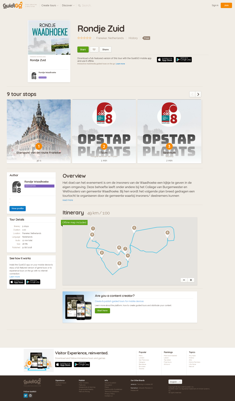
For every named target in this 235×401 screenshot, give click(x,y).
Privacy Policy (110, 394)
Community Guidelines (113, 389)
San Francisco (144, 360)
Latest (166, 358)
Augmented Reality (86, 389)
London (141, 358)
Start (83, 49)
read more (68, 200)
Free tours (167, 362)
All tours (167, 364)
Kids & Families (194, 362)
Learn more (120, 64)
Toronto (141, 369)
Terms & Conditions (112, 391)
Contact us (109, 396)
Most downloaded (170, 356)
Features (82, 385)
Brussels (142, 366)
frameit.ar (134, 388)
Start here (102, 310)
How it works (84, 383)
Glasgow (142, 362)
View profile (18, 208)
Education (108, 385)
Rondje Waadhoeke (47, 72)
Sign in (215, 5)
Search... (87, 5)
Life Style (192, 364)
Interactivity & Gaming (87, 387)
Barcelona (142, 364)
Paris (140, 356)
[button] (93, 230)
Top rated (167, 360)
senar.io (133, 384)
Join (226, 5)
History (133, 38)
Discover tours (61, 383)
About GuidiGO (110, 383)
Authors (58, 385)
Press (107, 387)
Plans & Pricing (84, 391)
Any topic (192, 356)
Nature (191, 366)
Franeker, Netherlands (38, 57)
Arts (190, 360)
